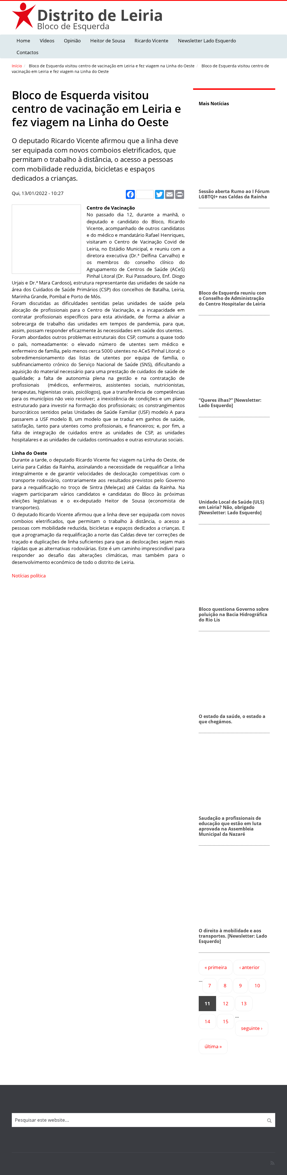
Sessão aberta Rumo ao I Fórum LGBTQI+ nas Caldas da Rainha (234, 194)
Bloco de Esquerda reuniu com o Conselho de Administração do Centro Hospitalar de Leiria (232, 298)
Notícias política (29, 575)
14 (207, 1021)
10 (257, 985)
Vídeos (47, 40)
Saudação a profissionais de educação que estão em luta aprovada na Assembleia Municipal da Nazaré (230, 826)
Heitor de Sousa (107, 40)
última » (213, 1046)
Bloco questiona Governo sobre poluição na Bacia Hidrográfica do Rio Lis (234, 614)
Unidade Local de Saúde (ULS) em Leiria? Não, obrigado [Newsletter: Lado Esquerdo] (231, 507)
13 (244, 1003)
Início (17, 65)
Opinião (72, 40)
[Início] (24, 16)
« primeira (216, 967)
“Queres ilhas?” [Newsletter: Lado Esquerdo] (230, 403)
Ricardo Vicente (151, 40)
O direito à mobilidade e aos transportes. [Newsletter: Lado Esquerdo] (233, 936)
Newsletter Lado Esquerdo (207, 40)
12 (225, 1003)
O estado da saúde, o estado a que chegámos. (232, 719)
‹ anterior (249, 967)
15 (225, 1021)
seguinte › (251, 1028)
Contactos (27, 52)
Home (23, 40)
